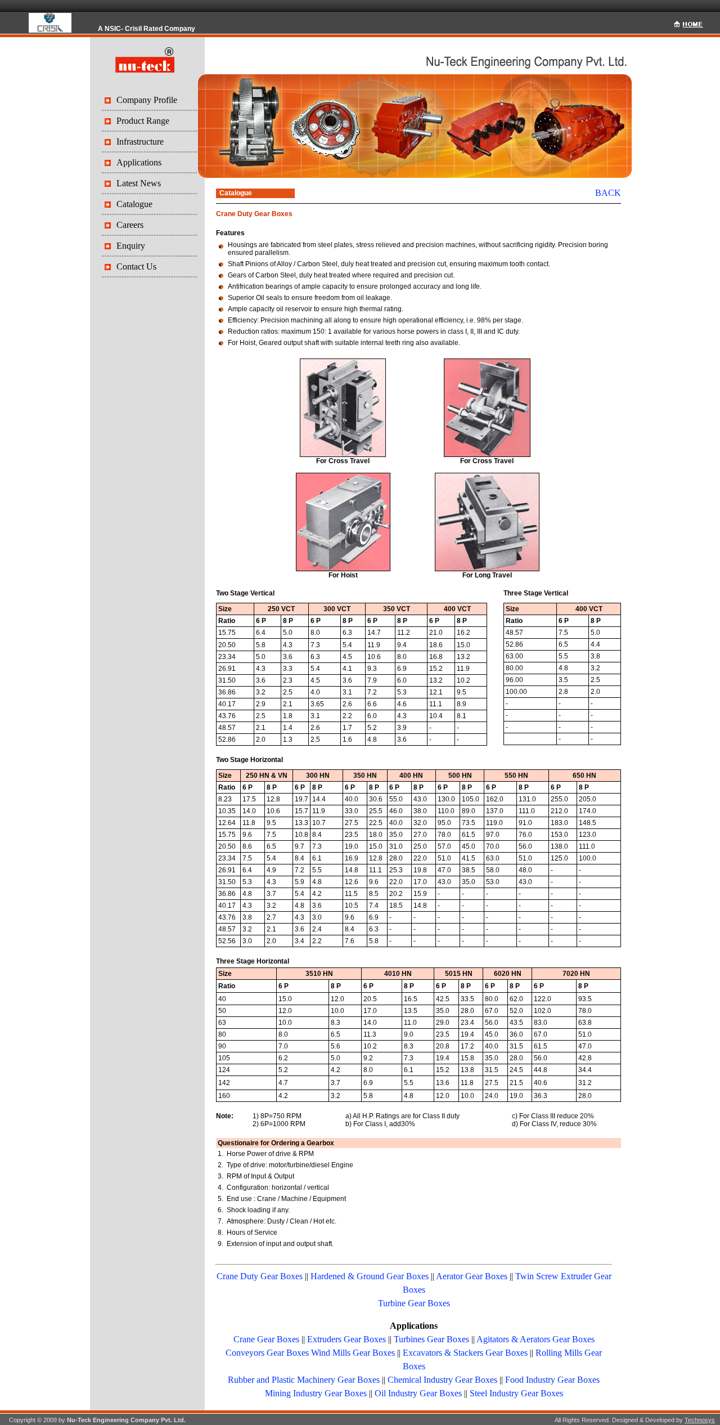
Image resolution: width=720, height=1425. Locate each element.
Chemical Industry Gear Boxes (442, 1379)
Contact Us (136, 266)
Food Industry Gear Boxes (552, 1379)
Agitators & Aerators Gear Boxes (535, 1339)
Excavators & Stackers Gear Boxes (465, 1352)
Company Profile (146, 100)
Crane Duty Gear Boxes (260, 1276)
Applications (138, 162)
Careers (129, 225)
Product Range (142, 121)
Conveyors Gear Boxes (267, 1352)
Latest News (138, 183)
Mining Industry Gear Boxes (316, 1393)
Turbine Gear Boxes (414, 1303)
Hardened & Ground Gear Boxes (369, 1276)
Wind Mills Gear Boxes (353, 1352)
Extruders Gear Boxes (346, 1339)
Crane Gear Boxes (266, 1339)
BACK (608, 193)
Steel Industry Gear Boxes (516, 1393)
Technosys (700, 1420)
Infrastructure (140, 141)
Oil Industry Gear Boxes (418, 1393)
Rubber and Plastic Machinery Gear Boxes (304, 1379)
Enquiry (130, 245)
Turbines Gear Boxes (431, 1339)
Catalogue (134, 204)
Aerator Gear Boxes (471, 1276)
